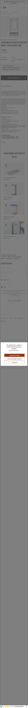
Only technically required (14, 359)
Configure (14, 362)
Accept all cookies (14, 355)
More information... (14, 350)
